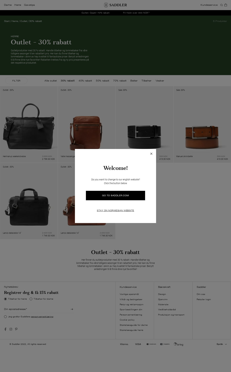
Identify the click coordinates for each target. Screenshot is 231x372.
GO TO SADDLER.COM (115, 195)
